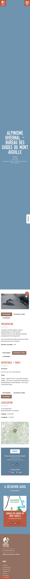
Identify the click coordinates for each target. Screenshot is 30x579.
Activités (5, 573)
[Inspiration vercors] (28, 218)
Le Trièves (5, 565)
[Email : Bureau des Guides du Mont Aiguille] (15, 523)
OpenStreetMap (16, 443)
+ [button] (3, 424)
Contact (7, 577)
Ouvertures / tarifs (19, 314)
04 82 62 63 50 (9, 550)
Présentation (6, 353)
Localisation (6, 318)
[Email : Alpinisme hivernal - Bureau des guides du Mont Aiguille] (13, 464)
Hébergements (6, 571)
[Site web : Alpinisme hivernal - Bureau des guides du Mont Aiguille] (17, 464)
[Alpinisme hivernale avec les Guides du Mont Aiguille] (15, 301)
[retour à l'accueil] (3, 3)
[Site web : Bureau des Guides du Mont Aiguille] (19, 523)
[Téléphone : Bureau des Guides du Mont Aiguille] (11, 523)
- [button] (3, 426)
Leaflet (9, 443)
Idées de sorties (7, 569)
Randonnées (6, 575)
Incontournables (6, 567)
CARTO (26, 443)
